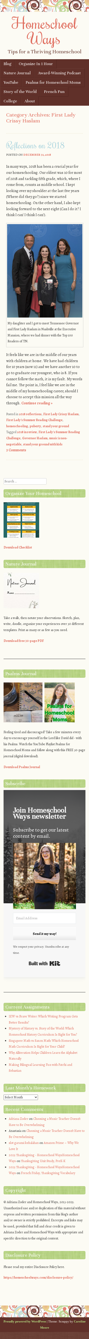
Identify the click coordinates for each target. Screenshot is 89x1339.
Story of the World (20, 91)
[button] (44, 877)
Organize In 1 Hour (36, 63)
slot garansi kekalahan (24, 1143)
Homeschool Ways (44, 30)
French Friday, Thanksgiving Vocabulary (48, 1173)
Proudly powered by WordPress (25, 1321)
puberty (35, 426)
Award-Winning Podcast (59, 73)
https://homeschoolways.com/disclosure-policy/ (38, 1277)
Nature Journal (17, 73)
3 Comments (16, 450)
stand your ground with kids (42, 444)
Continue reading (36, 403)
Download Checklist (18, 547)
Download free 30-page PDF (24, 641)
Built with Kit (44, 963)
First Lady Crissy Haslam (61, 414)
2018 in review (27, 432)
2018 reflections (30, 414)
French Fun (54, 91)
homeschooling (17, 426)
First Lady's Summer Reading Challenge (34, 420)
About (29, 101)
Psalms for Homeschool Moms (53, 82)
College (10, 101)
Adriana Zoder (18, 1119)
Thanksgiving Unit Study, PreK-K (43, 1161)
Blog (7, 63)
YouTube (11, 82)
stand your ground (56, 426)
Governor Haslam (34, 438)
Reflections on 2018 (35, 145)
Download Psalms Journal (22, 767)
